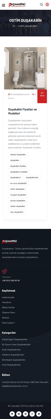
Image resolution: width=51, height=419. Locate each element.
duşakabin (14, 160)
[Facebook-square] (18, 414)
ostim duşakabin (17, 189)
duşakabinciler (32, 177)
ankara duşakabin (18, 154)
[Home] (9, 242)
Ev (14, 25)
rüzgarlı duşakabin (18, 195)
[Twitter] (12, 414)
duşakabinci (15, 177)
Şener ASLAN (36, 405)
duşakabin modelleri (19, 172)
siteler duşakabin (17, 206)
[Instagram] (32, 414)
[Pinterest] (25, 414)
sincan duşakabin (17, 200)
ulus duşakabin (16, 212)
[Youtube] (38, 414)
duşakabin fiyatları (18, 166)
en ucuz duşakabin (18, 183)
